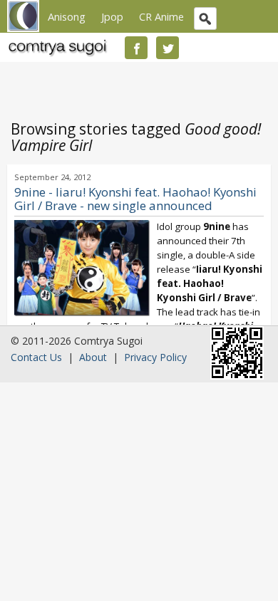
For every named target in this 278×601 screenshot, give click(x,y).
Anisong (67, 16)
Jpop (112, 16)
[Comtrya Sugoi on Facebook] (136, 47)
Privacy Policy (155, 357)
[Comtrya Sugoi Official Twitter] (167, 47)
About (93, 357)
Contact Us (36, 357)
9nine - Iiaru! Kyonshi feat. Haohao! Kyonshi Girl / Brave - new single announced (135, 199)
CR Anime (161, 16)
